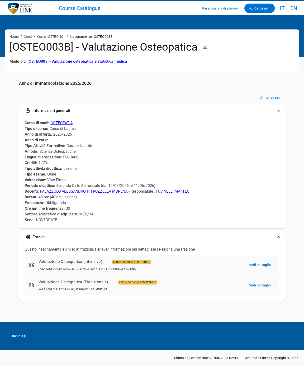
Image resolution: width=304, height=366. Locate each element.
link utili (17, 336)
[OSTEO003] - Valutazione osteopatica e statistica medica (77, 61)
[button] (152, 110)
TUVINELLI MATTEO (173, 191)
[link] (31, 8)
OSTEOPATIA (62, 123)
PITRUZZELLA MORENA (107, 191)
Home (14, 36)
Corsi (28, 36)
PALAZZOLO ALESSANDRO (63, 191)
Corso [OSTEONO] (51, 36)
